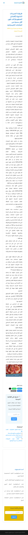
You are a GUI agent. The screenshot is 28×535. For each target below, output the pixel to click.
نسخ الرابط (13, 391)
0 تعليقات (16, 31)
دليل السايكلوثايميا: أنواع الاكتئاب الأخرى (14, 480)
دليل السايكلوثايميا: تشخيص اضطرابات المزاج (14, 499)
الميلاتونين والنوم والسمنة (14, 433)
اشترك (14, 517)
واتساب (14, 388)
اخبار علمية (16, 28)
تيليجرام (19, 388)
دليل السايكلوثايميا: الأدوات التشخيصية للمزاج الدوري (14, 475)
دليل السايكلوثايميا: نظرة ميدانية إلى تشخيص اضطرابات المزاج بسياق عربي (14, 492)
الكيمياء (20, 31)
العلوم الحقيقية (18, 532)
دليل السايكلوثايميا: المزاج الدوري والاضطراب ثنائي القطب (14, 485)
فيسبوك (19, 391)
